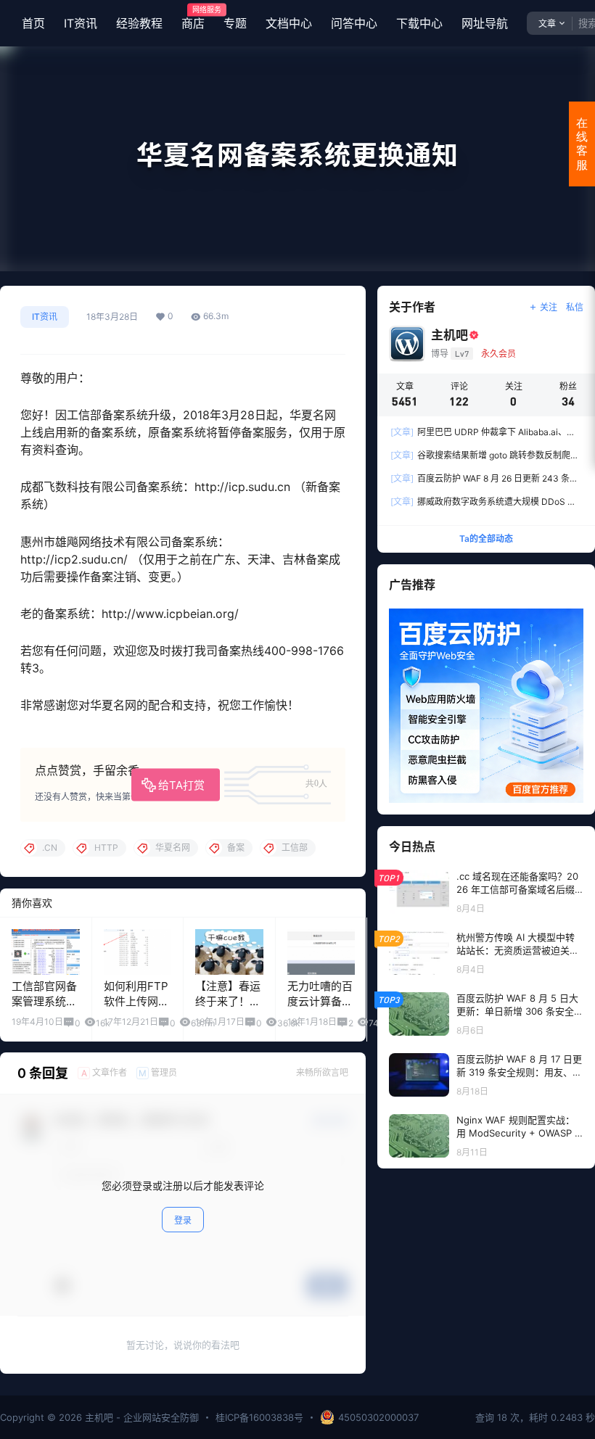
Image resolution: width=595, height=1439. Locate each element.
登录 (183, 1220)
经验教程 (139, 23)
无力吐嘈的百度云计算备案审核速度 (320, 1001)
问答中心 (354, 23)
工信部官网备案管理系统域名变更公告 (44, 1001)
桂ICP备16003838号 (259, 1417)
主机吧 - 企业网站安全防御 (140, 1417)
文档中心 (289, 23)
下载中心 (419, 23)
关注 (548, 307)
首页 (33, 23)
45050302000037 (378, 1417)
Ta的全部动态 (486, 538)
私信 (574, 307)
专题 (235, 23)
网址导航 (484, 23)
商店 (193, 18)
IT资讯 (80, 23)
